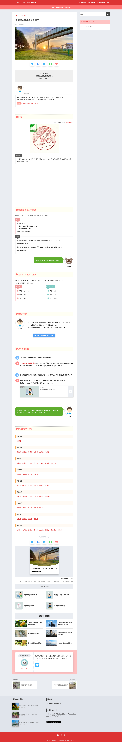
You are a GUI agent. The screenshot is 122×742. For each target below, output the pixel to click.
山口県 (41, 508)
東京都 (47, 463)
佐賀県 (24, 530)
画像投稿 (69, 123)
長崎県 (30, 530)
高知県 (36, 519)
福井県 (36, 474)
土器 (49, 582)
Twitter (37, 667)
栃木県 (24, 463)
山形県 (41, 452)
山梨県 (19, 485)
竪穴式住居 (42, 582)
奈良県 (41, 496)
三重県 (47, 485)
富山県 (24, 474)
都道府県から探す (104, 2)
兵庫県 (36, 496)
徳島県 (19, 519)
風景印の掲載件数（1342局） (61, 7)
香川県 (24, 519)
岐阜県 (30, 485)
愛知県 (41, 485)
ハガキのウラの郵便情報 (27, 363)
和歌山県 (48, 496)
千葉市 (34, 582)
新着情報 (83, 2)
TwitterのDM (61, 714)
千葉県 (41, 463)
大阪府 (30, 496)
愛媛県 (30, 519)
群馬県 (30, 463)
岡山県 (30, 508)
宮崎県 (47, 530)
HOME (62, 735)
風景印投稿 (92, 2)
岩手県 (24, 452)
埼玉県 (36, 463)
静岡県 (36, 485)
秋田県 (36, 452)
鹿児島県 (53, 530)
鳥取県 (19, 508)
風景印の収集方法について (30, 103)
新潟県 (19, 474)
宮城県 (30, 452)
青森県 (19, 452)
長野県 (24, 485)
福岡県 (19, 530)
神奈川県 (53, 463)
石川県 (30, 474)
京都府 (24, 496)
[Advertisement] (44, 188)
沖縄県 (60, 530)
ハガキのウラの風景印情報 (24, 2)
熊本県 (36, 530)
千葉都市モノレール (58, 582)
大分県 (41, 530)
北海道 (19, 441)
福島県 (47, 452)
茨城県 (19, 463)
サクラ (28, 582)
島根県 (24, 508)
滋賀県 (19, 496)
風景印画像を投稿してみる (45, 335)
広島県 (36, 508)
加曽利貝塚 (70, 582)
